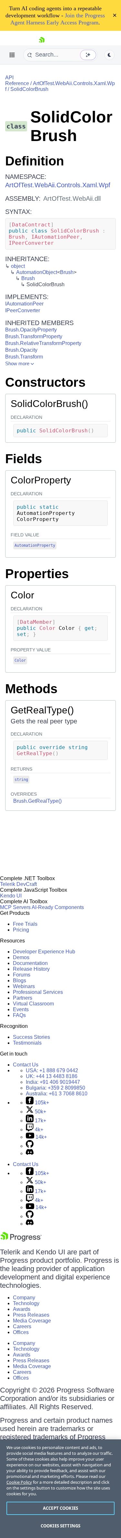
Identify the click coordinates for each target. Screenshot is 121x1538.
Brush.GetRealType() (37, 801)
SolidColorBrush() (49, 403)
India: (53, 1082)
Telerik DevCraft (18, 884)
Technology (26, 1303)
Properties (37, 574)
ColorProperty (41, 480)
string (21, 779)
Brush (67, 272)
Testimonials (27, 1043)
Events (21, 1009)
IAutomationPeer (24, 303)
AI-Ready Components (58, 907)
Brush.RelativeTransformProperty (43, 343)
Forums (21, 974)
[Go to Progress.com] (21, 1239)
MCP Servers (15, 907)
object (18, 266)
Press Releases (31, 1315)
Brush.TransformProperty (33, 336)
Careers (22, 1326)
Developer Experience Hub (44, 951)
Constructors (45, 382)
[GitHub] (30, 1146)
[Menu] (12, 55)
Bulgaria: (55, 1088)
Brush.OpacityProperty (31, 329)
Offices (21, 1332)
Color (22, 595)
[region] (60, 1488)
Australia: (56, 1093)
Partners (22, 998)
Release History (31, 969)
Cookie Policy (19, 1482)
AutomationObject (36, 272)
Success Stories (31, 1037)
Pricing (21, 930)
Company (24, 1297)
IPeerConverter (22, 310)
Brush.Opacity (21, 350)
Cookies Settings (60, 1526)
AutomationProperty (35, 545)
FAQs (19, 1015)
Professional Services (38, 992)
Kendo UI (11, 895)
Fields (23, 459)
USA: (52, 1070)
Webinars (24, 986)
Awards (21, 1309)
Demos (21, 957)
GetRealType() (42, 710)
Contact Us (25, 1064)
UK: (51, 1076)
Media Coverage (32, 1320)
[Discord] (30, 1153)
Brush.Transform (24, 356)
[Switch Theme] (109, 55)
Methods (31, 689)
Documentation (30, 963)
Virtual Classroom (33, 1003)
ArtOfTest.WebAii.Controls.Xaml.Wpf (57, 185)
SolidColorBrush (29, 89)
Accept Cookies (60, 1508)
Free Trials (25, 924)
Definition (34, 161)
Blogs (19, 980)
